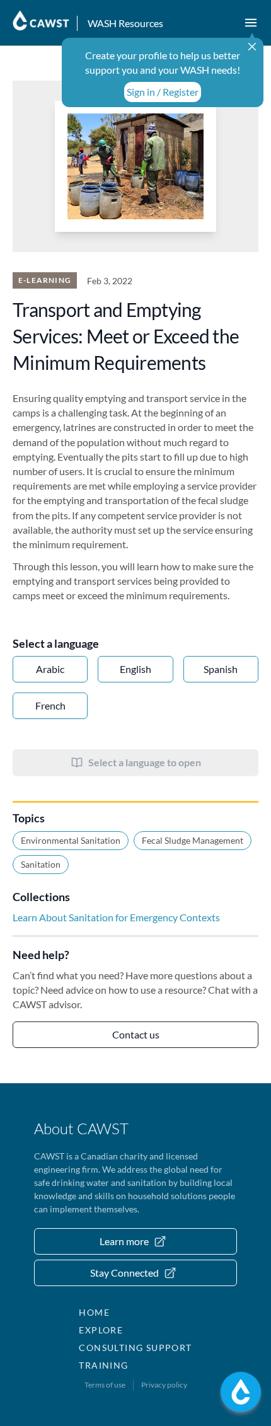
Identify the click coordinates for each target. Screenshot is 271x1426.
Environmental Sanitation (70, 840)
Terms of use (104, 1384)
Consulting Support (135, 1347)
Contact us (135, 1034)
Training (103, 1365)
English (135, 669)
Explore (101, 1330)
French (50, 705)
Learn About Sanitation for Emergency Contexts (116, 917)
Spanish (221, 669)
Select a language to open (144, 762)
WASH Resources (125, 23)
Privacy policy (164, 1384)
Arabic (50, 669)
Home (94, 1312)
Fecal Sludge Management (192, 840)
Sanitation (41, 864)
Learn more (124, 1241)
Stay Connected (124, 1273)
